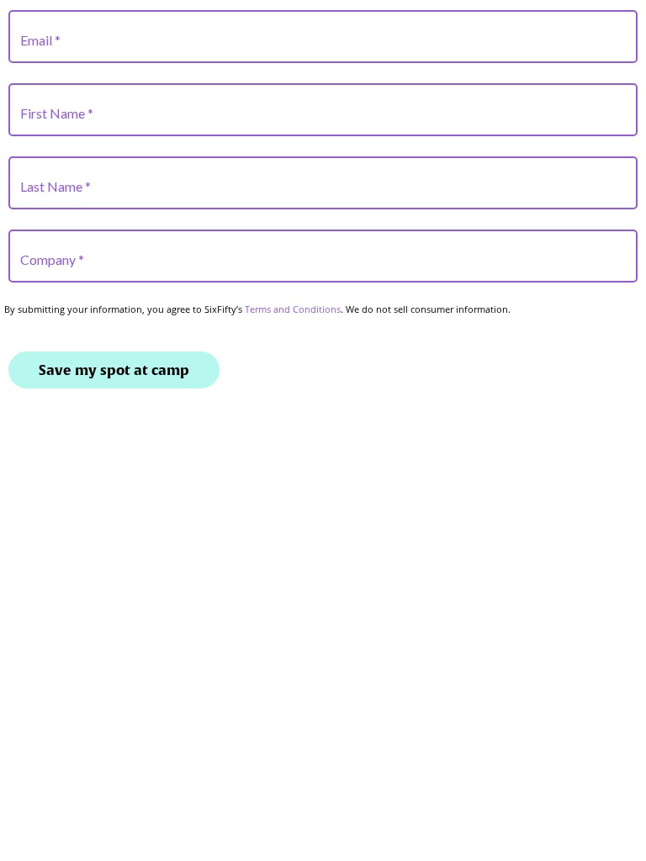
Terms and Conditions (293, 309)
